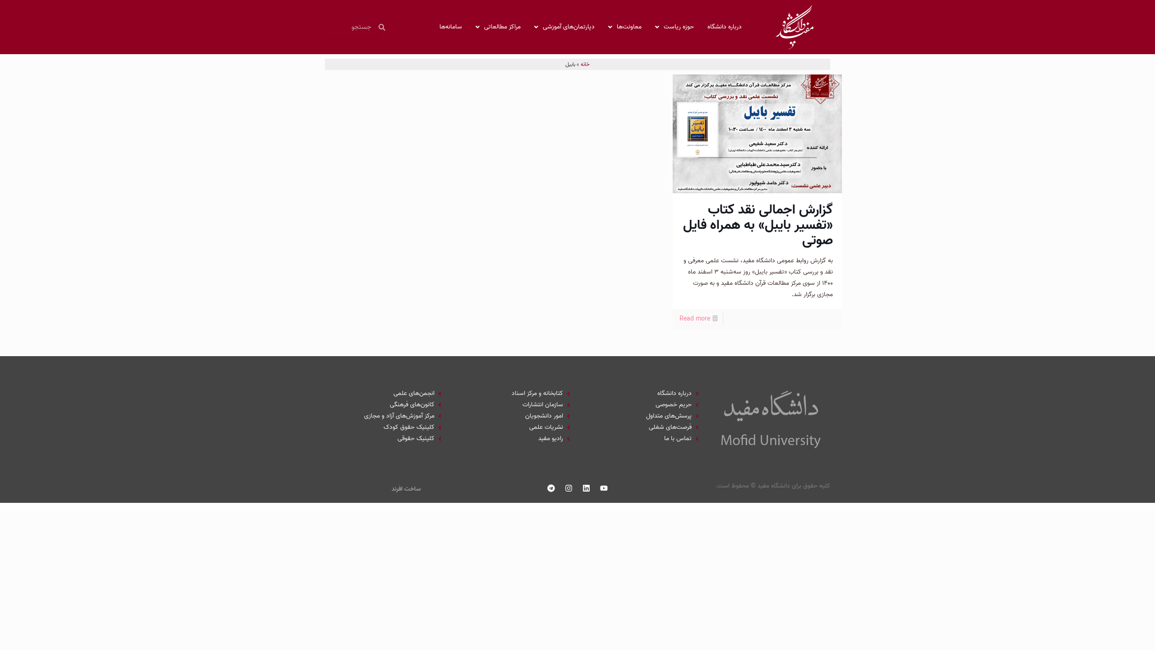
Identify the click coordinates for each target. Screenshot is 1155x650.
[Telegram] (551, 488)
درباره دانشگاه (724, 27)
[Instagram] (569, 488)
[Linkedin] (586, 488)
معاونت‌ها (629, 27)
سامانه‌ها (450, 27)
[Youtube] (604, 488)
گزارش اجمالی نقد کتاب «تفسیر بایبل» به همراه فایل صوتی (758, 225)
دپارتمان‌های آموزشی (569, 27)
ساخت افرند (406, 489)
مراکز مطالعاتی (502, 27)
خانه (585, 64)
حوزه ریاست (679, 27)
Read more (694, 319)
